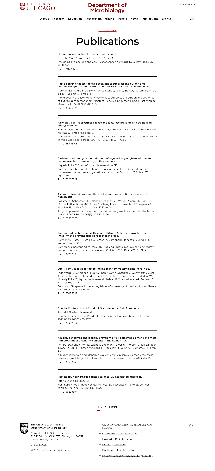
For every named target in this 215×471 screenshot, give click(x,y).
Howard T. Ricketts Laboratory (120, 439)
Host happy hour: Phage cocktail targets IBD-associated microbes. (100, 376)
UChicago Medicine (114, 444)
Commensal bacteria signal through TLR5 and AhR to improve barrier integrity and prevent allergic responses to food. (102, 234)
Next (113, 407)
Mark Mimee (108, 30)
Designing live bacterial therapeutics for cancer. (88, 54)
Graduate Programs (184, 4)
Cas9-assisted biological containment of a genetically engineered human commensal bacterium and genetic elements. (104, 160)
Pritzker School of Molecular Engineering (127, 455)
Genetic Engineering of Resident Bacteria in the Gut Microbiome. (99, 308)
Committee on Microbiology (119, 433)
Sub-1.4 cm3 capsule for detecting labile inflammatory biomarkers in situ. (104, 268)
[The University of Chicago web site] (48, 7)
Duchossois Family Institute (119, 450)
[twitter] (191, 427)
